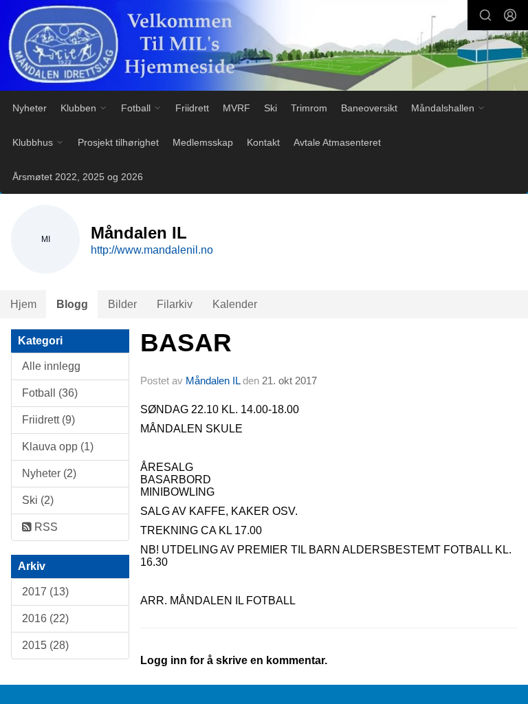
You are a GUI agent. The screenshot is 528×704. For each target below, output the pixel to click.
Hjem (23, 304)
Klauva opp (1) (58, 446)
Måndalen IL (213, 380)
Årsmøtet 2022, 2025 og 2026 (77, 176)
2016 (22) (45, 618)
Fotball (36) (50, 393)
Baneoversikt (369, 107)
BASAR (186, 343)
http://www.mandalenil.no (152, 250)
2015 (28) (45, 645)
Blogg (72, 304)
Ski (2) (38, 500)
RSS (45, 527)
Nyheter (29, 107)
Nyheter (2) (49, 473)
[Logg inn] (510, 15)
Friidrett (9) (48, 420)
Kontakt (263, 142)
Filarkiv (174, 304)
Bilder (122, 304)
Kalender (234, 304)
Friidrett (192, 107)
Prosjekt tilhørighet (118, 142)
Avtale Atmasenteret (337, 142)
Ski (270, 107)
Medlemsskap (203, 142)
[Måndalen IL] (264, 47)
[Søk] (485, 15)
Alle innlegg (51, 366)
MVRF (236, 107)
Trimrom (309, 107)
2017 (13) (45, 591)
